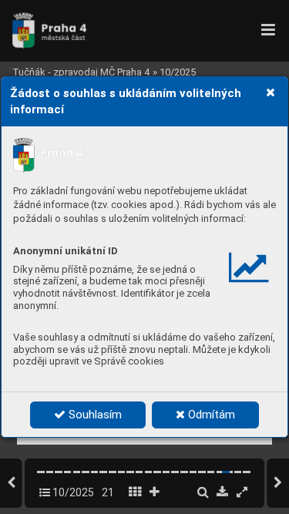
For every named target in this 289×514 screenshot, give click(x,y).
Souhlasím (94, 415)
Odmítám (210, 415)
